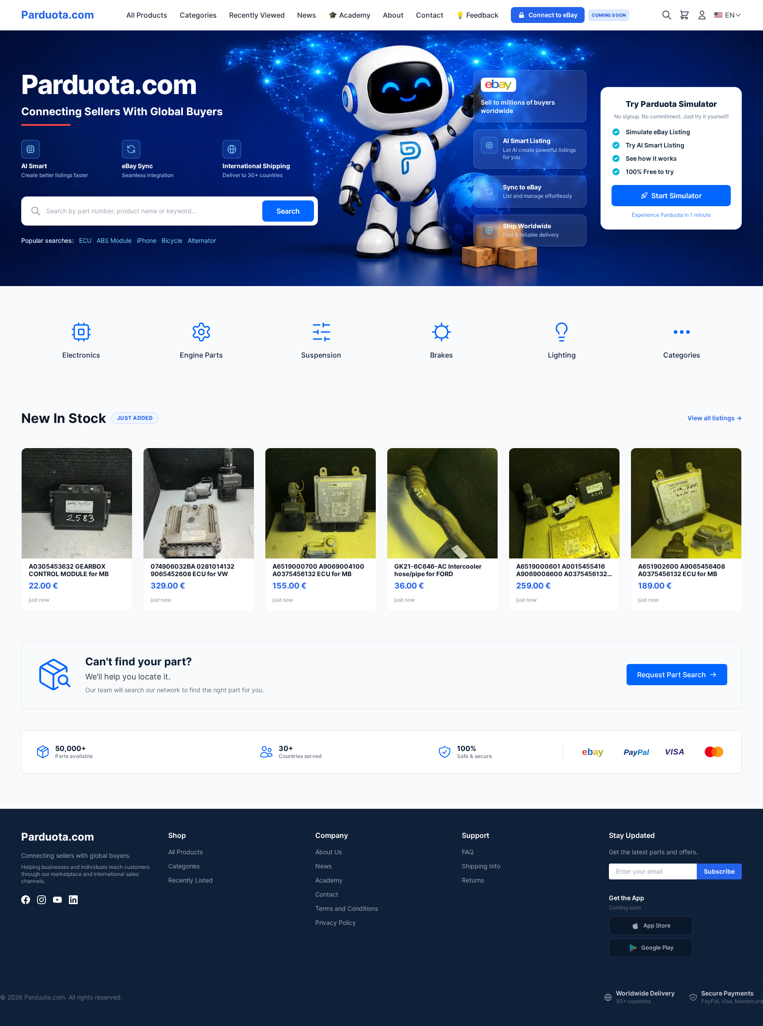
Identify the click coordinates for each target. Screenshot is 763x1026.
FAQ (468, 852)
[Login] (702, 15)
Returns (473, 880)
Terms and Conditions (346, 908)
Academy (329, 880)
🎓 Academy (349, 15)
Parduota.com (57, 14)
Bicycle (172, 240)
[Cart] (684, 15)
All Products (146, 15)
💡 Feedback (477, 15)
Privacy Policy (335, 922)
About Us (328, 852)
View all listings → (714, 418)
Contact (429, 15)
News (306, 15)
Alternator (202, 240)
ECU (85, 240)
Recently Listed (190, 880)
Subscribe (719, 871)
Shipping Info (481, 866)
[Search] (666, 15)
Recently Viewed (257, 15)
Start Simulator (676, 195)
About (393, 15)
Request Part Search (671, 674)
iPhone (146, 240)
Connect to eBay (553, 15)
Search (288, 211)
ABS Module (114, 240)
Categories (198, 15)
